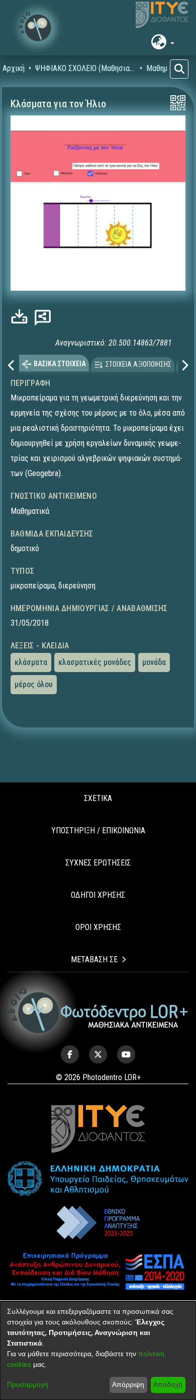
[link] (22, 316)
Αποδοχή (167, 1384)
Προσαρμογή (27, 1384)
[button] (37, 27)
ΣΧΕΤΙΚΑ (98, 798)
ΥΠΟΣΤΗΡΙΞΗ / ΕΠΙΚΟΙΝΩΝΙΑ (98, 830)
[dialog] (98, 1350)
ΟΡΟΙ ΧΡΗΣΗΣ (98, 927)
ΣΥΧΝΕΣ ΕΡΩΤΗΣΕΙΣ (98, 863)
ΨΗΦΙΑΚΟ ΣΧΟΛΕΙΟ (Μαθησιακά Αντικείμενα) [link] (85, 68)
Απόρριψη (128, 1384)
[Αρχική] (98, 1010)
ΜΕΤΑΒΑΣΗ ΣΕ (94, 959)
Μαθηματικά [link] (165, 68)
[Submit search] (179, 69)
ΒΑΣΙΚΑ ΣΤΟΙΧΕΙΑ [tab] (60, 364)
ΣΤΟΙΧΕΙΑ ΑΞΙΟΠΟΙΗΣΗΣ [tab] (138, 364)
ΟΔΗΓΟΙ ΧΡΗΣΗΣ (98, 895)
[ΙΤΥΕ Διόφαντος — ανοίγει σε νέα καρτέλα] (162, 15)
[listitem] (70, 1054)
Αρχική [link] (14, 68)
